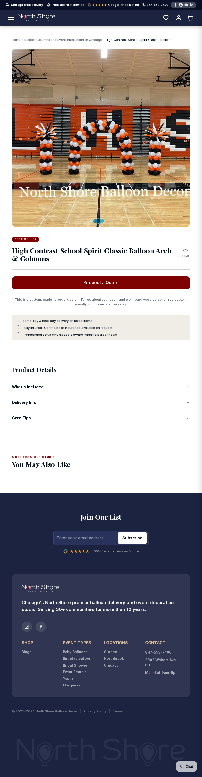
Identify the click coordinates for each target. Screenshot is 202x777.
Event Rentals (74, 672)
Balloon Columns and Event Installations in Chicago (63, 40)
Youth (68, 678)
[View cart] (190, 17)
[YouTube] (186, 5)
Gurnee (110, 652)
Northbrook (114, 658)
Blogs (26, 652)
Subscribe (132, 537)
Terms (118, 711)
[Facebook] (175, 5)
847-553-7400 (157, 5)
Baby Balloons (75, 652)
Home (16, 40)
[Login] (178, 18)
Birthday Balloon (77, 658)
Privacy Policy (94, 711)
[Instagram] (27, 627)
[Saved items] (165, 18)
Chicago (111, 665)
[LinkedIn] (192, 5)
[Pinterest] (181, 5)
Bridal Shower (75, 665)
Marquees (72, 685)
